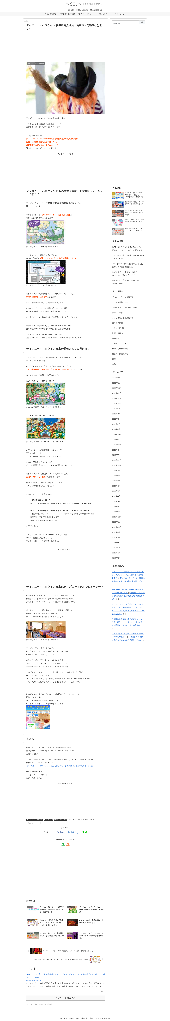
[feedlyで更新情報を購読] (63, 844)
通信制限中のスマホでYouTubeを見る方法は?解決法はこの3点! (128, 596)
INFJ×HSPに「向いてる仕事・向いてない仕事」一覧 (128, 282)
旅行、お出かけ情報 (61, 819)
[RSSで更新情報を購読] (68, 844)
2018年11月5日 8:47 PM (33, 980)
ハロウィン (73, 819)
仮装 (80, 819)
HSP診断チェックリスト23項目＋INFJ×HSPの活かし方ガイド (125, 273)
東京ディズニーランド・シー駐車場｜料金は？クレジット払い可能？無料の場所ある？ (128, 575)
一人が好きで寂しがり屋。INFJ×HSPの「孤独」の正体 (128, 257)
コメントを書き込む (65, 998)
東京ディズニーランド (34, 823)
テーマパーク (49, 819)
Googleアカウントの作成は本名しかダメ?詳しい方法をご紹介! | (128, 611)
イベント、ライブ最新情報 (35, 819)
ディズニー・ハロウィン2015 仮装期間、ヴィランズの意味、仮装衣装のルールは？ (60, 766)
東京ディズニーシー (90, 819)
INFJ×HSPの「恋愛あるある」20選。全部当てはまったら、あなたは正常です (128, 248)
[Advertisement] (65, 45)
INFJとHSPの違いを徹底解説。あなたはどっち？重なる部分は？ (127, 265)
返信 (102, 991)
